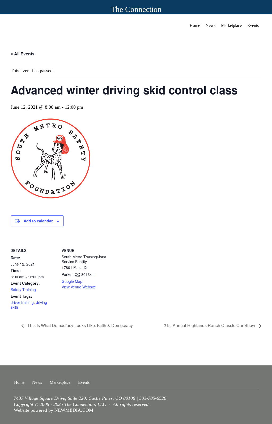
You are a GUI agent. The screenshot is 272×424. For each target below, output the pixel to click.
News (210, 25)
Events (253, 25)
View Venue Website (79, 287)
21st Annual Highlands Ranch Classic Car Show (210, 325)
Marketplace (231, 25)
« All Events (23, 54)
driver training (22, 302)
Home (195, 25)
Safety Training (23, 289)
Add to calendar (38, 220)
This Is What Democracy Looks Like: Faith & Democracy (79, 325)
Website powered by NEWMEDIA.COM (53, 410)
